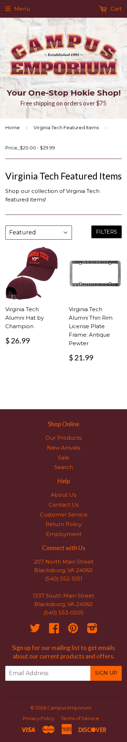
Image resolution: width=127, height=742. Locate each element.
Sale (63, 457)
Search (63, 467)
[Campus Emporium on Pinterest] (73, 630)
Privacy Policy (38, 718)
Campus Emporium (69, 707)
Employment (63, 534)
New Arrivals (63, 447)
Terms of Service (80, 718)
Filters (106, 232)
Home (12, 127)
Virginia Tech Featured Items (66, 127)
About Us (63, 494)
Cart (115, 8)
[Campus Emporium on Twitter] (35, 630)
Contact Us (64, 504)
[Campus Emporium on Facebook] (54, 630)
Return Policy (63, 524)
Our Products (63, 437)
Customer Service (63, 514)
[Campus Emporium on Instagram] (92, 630)
